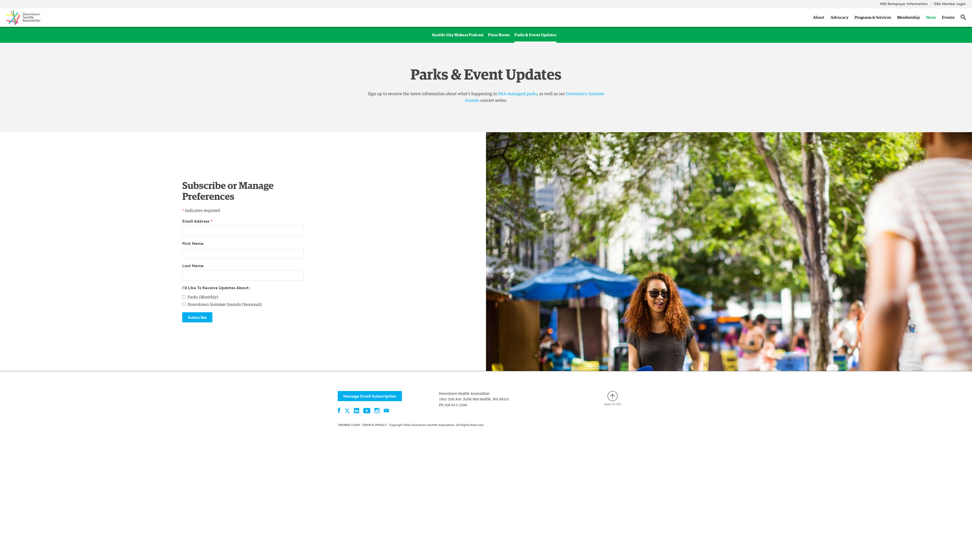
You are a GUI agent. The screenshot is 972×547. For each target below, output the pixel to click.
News (931, 17)
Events (948, 17)
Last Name (193, 265)
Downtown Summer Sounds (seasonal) (225, 305)
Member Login (349, 425)
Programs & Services (873, 17)
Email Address (197, 221)
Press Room (499, 35)
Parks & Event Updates (535, 35)
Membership (908, 17)
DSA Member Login (950, 4)
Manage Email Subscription (369, 396)
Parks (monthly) (203, 297)
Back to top (612, 404)
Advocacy (839, 17)
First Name (193, 243)
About (818, 17)
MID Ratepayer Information (904, 4)
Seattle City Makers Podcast (457, 35)
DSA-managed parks (517, 94)
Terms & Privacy (374, 425)
